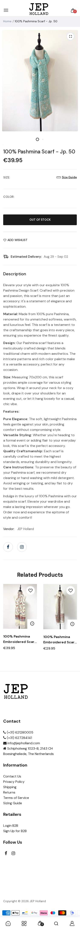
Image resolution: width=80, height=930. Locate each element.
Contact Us (12, 776)
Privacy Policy (14, 781)
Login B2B (10, 825)
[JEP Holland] (39, 10)
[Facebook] (8, 547)
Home (7, 21)
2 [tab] (43, 139)
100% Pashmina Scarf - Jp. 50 (39, 151)
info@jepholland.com (23, 743)
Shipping (9, 787)
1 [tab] (37, 139)
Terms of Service (16, 797)
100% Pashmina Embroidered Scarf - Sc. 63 (59, 640)
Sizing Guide (12, 803)
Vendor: (8, 529)
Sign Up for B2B (15, 831)
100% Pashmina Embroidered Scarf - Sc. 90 (19, 639)
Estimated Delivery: (26, 256)
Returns (9, 792)
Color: (8, 197)
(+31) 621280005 (19, 732)
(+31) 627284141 (19, 737)
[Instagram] (22, 547)
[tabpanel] (40, 80)
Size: (6, 177)
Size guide (69, 177)
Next (72, 625)
